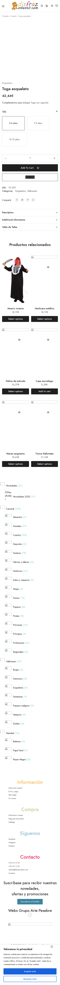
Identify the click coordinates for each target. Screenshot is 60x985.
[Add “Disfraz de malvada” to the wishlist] (22, 333)
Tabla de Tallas (9, 227)
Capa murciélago (44, 381)
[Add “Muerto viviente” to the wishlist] (22, 261)
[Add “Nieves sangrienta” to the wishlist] (22, 406)
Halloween (32, 191)
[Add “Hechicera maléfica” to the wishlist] (51, 261)
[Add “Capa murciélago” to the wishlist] (51, 333)
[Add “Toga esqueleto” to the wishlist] (30, 177)
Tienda (13, 16)
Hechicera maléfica (44, 308)
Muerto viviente (16, 308)
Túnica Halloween (44, 453)
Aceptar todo (30, 971)
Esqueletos (7, 83)
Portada (5, 16)
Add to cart (27, 167)
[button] (13, 123)
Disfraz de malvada (15, 381)
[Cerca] (55, 946)
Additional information (13, 219)
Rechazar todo (30, 979)
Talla (4, 111)
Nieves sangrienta (15, 453)
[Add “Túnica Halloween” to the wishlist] (51, 406)
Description (8, 212)
